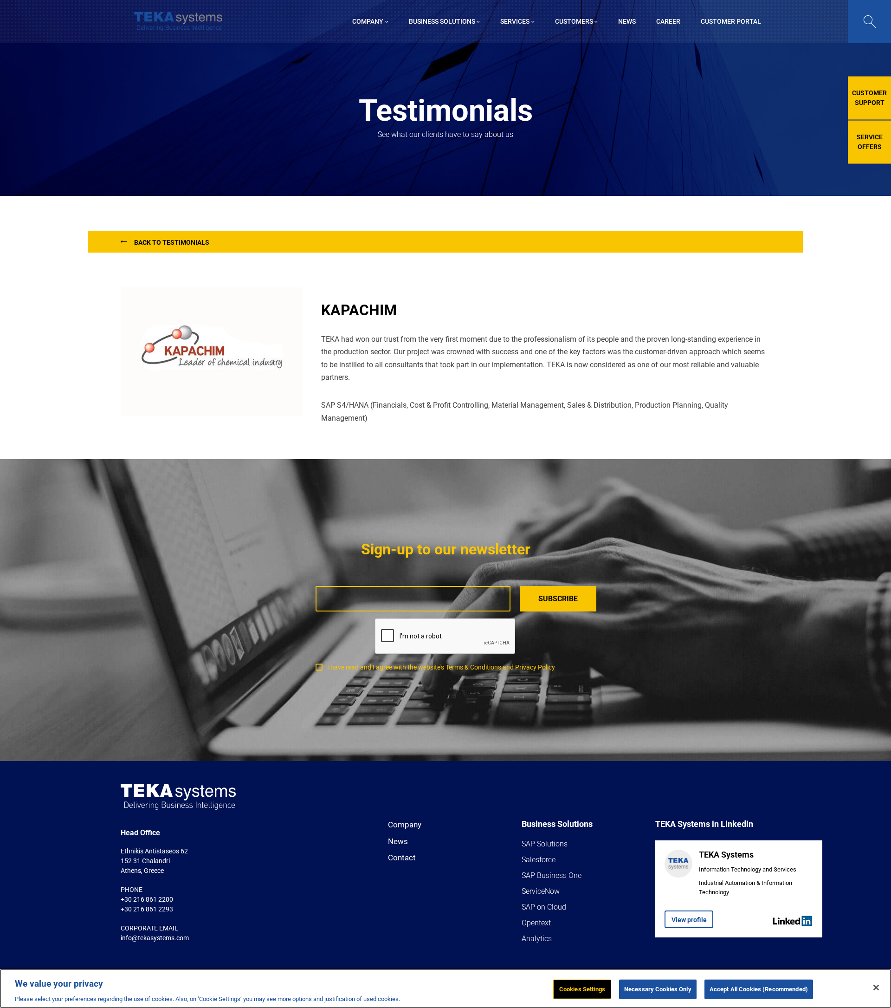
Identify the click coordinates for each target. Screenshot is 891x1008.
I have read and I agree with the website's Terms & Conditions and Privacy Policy (441, 667)
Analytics (537, 938)
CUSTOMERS (574, 21)
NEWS (627, 21)
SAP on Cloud (544, 907)
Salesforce (538, 859)
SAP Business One (551, 875)
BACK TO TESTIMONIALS (171, 242)
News (398, 841)
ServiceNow (541, 891)
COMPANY (367, 21)
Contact (402, 857)
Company (404, 824)
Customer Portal (731, 21)
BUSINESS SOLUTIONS (442, 21)
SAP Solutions (545, 843)
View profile (689, 919)
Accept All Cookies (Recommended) (759, 988)
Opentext (536, 922)
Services (514, 21)
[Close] (876, 987)
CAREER (668, 21)
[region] (445, 988)
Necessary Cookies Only (657, 988)
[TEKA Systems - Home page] (178, 22)
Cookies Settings (582, 988)
